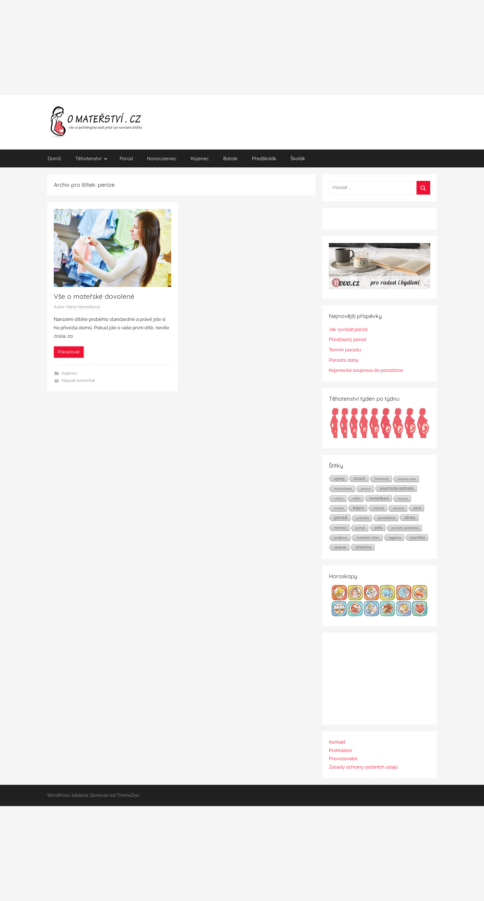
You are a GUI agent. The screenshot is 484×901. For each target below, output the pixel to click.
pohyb (360, 528)
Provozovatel (343, 758)
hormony (382, 478)
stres (409, 517)
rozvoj (378, 507)
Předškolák (264, 158)
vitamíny (363, 547)
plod (417, 507)
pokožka (363, 518)
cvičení (338, 498)
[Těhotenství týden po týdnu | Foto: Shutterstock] (379, 437)
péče (378, 527)
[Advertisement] (242, 47)
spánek (340, 547)
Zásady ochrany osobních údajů (363, 767)
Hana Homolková (83, 306)
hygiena (395, 537)
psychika (417, 537)
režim (356, 498)
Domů (54, 158)
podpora (340, 537)
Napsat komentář (78, 380)
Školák (297, 158)
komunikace (343, 488)
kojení (358, 507)
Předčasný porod (347, 339)
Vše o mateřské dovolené (94, 296)
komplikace (379, 498)
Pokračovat (69, 351)
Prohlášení (340, 750)
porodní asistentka (405, 528)
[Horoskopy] (379, 615)
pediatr (366, 489)
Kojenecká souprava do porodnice (366, 370)
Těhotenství (88, 158)
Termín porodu (345, 350)
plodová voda (407, 479)
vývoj (339, 478)
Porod (126, 158)
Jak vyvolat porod (348, 329)
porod (340, 517)
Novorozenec (161, 158)
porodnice (386, 517)
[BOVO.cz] (379, 287)
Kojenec (200, 158)
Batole (230, 158)
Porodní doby (344, 360)
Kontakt (337, 742)
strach (360, 478)
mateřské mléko (368, 537)
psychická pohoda (397, 488)
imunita (398, 508)
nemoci (340, 527)
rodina (339, 508)
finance (403, 498)
